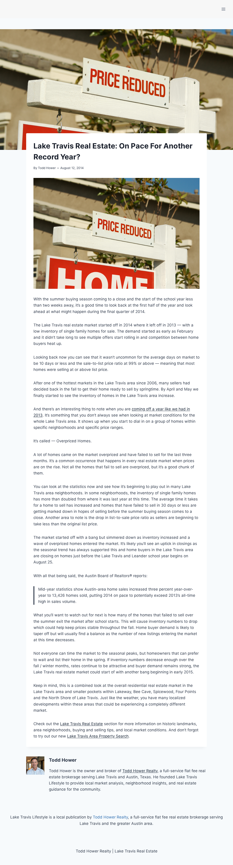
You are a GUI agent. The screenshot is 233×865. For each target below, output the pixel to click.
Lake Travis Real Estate (81, 724)
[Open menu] (223, 9)
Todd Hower (47, 168)
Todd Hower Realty (139, 771)
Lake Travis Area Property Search (98, 736)
